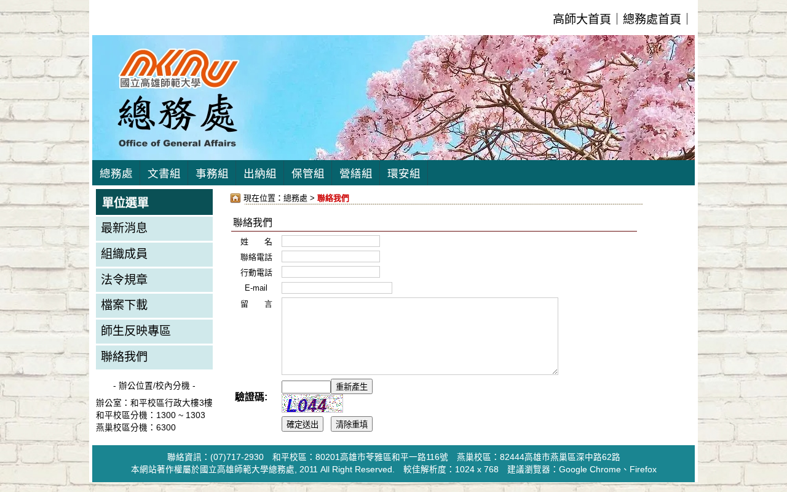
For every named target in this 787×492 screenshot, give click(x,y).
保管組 (308, 173)
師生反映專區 (136, 331)
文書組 (164, 173)
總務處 (116, 173)
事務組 (212, 173)
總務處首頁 (652, 19)
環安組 (404, 173)
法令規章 (124, 279)
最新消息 (124, 228)
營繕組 (356, 173)
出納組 (260, 173)
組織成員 (124, 254)
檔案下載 (124, 305)
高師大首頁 (582, 19)
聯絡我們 (124, 356)
